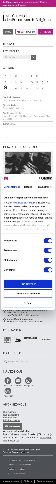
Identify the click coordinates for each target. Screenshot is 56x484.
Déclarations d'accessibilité (19, 464)
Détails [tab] (28, 186)
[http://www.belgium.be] (18, 340)
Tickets (47, 32)
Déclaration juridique (17, 469)
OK (33, 57)
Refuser (28, 303)
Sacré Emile (25, 125)
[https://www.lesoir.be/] (30, 337)
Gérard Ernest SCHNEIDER (20, 147)
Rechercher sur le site (5, 361)
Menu (8, 32)
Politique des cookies (17, 473)
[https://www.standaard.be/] (46, 339)
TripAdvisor (8, 395)
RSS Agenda (9, 411)
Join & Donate (28, 32)
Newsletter (14, 426)
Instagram (28, 385)
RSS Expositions (11, 414)
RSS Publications (11, 420)
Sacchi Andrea (14, 106)
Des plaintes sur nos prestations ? (22, 460)
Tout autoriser (28, 283)
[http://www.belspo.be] (7, 340)
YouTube (18, 385)
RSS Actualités (10, 417)
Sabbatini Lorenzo (22, 99)
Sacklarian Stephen (27, 116)
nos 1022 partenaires (25, 202)
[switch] (48, 250)
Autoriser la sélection (28, 293)
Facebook (8, 385)
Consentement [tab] (12, 186)
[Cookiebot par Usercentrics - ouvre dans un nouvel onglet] (39, 178)
